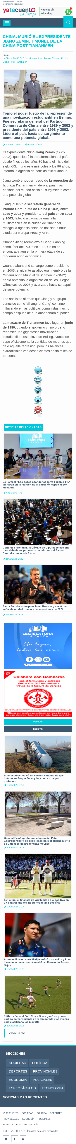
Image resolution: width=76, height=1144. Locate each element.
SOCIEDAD (27, 1113)
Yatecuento (16, 1033)
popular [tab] (37, 722)
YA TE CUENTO (10, 1113)
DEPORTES (56, 1113)
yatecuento (19, 12)
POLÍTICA (42, 1113)
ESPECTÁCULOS (12, 1124)
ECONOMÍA (28, 1119)
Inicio (5, 55)
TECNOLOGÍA (31, 1124)
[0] (38, 369)
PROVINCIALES (11, 1119)
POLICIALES (44, 1119)
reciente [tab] (38, 729)
